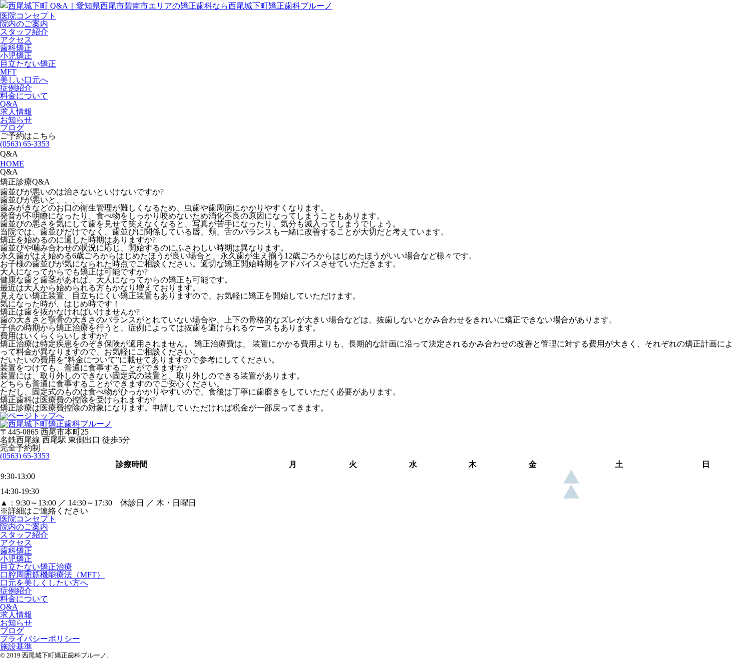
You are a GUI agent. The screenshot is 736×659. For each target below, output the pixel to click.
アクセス (16, 40)
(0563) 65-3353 (25, 144)
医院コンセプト (28, 16)
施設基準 (16, 646)
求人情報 (16, 112)
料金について (24, 96)
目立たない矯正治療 (36, 566)
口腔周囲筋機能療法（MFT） (52, 574)
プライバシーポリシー (40, 638)
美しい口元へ (24, 80)
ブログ (12, 128)
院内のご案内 (24, 24)
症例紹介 (16, 88)
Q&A (9, 104)
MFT (8, 72)
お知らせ (16, 120)
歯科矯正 (16, 48)
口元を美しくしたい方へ (44, 582)
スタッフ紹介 (24, 32)
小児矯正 (16, 56)
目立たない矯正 (28, 64)
